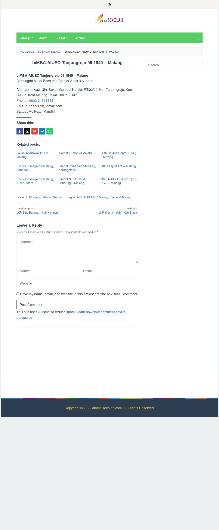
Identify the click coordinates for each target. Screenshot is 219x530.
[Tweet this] (27, 131)
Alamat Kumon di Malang (76, 153)
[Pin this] (34, 131)
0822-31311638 (41, 100)
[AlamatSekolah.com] (109, 18)
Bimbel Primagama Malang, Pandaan (35, 168)
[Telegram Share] (42, 131)
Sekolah (58, 197)
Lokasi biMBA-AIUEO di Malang (32, 155)
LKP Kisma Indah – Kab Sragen (118, 210)
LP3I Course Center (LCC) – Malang (118, 155)
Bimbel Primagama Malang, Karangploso (77, 168)
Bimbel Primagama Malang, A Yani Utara (35, 181)
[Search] (197, 37)
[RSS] (109, 4)
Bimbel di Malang (120, 197)
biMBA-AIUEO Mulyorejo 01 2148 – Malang (119, 181)
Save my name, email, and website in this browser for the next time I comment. (79, 293)
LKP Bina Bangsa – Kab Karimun (37, 210)
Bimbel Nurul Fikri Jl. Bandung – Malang (72, 181)
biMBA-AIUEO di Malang (92, 197)
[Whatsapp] (49, 131)
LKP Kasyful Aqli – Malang (118, 166)
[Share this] (19, 131)
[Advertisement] (77, 362)
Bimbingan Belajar (40, 197)
